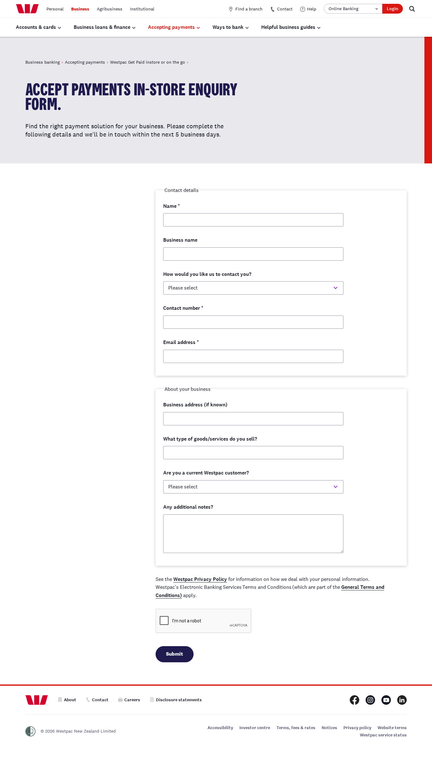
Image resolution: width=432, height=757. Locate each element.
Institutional (142, 9)
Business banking (42, 62)
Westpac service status (383, 735)
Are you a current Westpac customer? (206, 472)
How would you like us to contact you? (207, 274)
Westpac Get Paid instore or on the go (147, 62)
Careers (132, 700)
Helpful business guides (288, 27)
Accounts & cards (36, 27)
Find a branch (248, 9)
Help (311, 9)
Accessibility (220, 728)
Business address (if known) (195, 404)
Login (392, 9)
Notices (329, 728)
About (70, 700)
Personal (55, 9)
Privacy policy (357, 728)
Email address (181, 342)
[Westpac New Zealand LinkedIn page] (402, 700)
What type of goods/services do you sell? (210, 439)
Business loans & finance (102, 27)
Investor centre (254, 728)
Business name (180, 240)
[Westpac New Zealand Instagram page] (370, 700)
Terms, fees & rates (295, 728)
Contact (285, 9)
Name (171, 206)
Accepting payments (171, 27)
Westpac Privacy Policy (200, 579)
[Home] (27, 9)
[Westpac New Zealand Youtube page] (386, 700)
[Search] (412, 8)
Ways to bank (228, 27)
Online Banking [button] (343, 8)
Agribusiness (109, 9)
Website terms (392, 728)
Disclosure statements (179, 700)
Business (80, 9)
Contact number (183, 308)
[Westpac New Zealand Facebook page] (354, 700)
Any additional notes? (188, 507)
